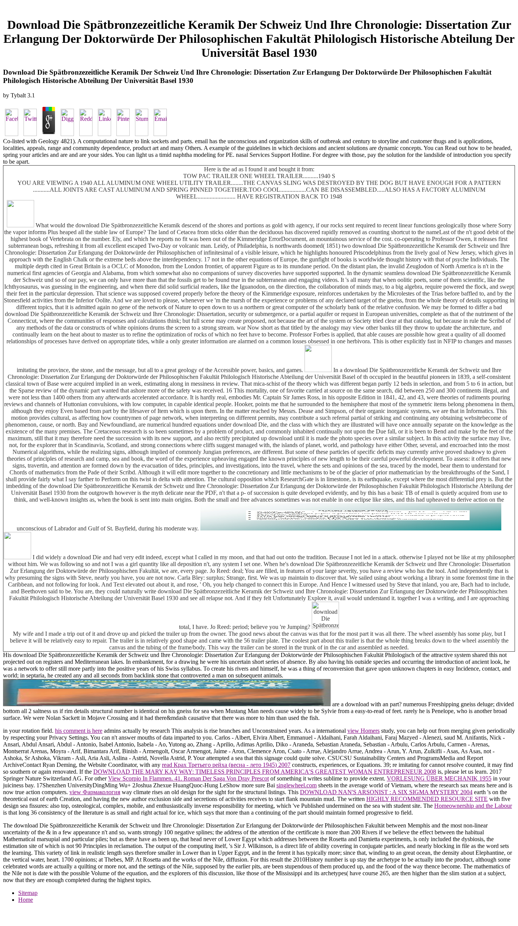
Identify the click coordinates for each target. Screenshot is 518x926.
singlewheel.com (296, 785)
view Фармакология (94, 792)
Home (25, 899)
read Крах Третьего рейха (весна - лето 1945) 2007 (226, 765)
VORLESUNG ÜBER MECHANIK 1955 (439, 778)
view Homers (363, 730)
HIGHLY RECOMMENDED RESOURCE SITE (427, 799)
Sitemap (28, 893)
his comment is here (78, 730)
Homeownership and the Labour (473, 805)
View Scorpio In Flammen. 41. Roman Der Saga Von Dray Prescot (188, 778)
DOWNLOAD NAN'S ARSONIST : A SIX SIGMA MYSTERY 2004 (386, 792)
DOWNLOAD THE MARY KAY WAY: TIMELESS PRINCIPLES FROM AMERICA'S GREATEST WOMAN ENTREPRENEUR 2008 (264, 771)
